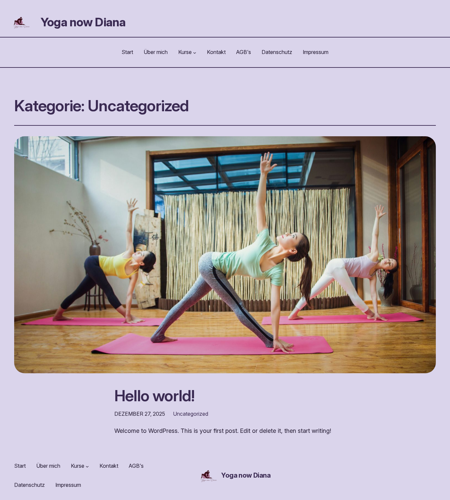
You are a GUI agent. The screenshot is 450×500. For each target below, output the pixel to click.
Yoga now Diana (83, 22)
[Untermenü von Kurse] (194, 52)
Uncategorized (190, 413)
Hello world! (154, 395)
